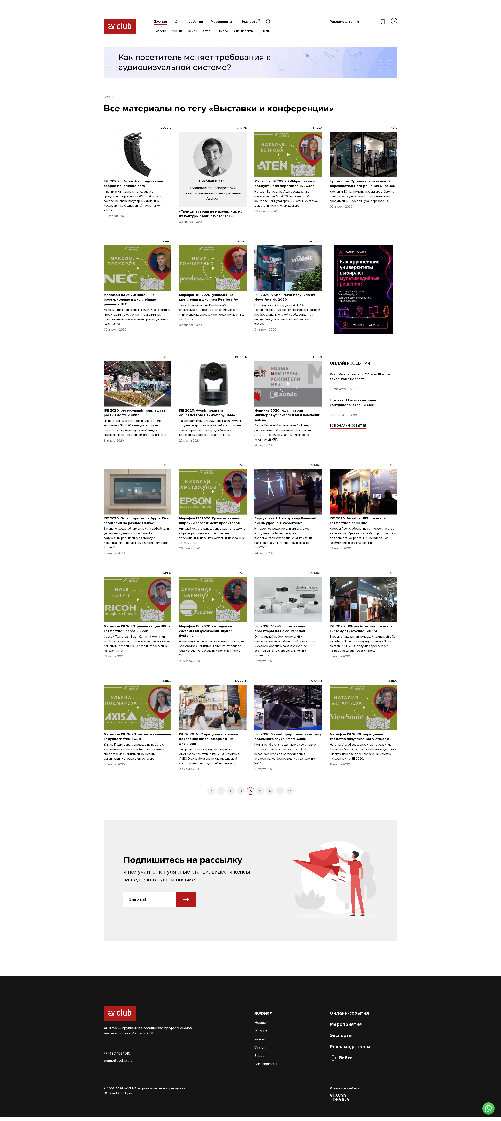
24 (289, 791)
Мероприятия (222, 21)
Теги (265, 31)
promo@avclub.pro (118, 1061)
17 (270, 791)
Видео (223, 31)
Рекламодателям (344, 21)
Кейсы (192, 31)
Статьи (208, 31)
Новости (160, 31)
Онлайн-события (189, 21)
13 (231, 791)
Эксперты (249, 21)
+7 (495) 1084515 (117, 1053)
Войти (346, 1058)
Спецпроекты (243, 31)
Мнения (177, 31)
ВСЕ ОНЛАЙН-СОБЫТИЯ (348, 426)
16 (260, 791)
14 (240, 791)
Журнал (160, 21)
